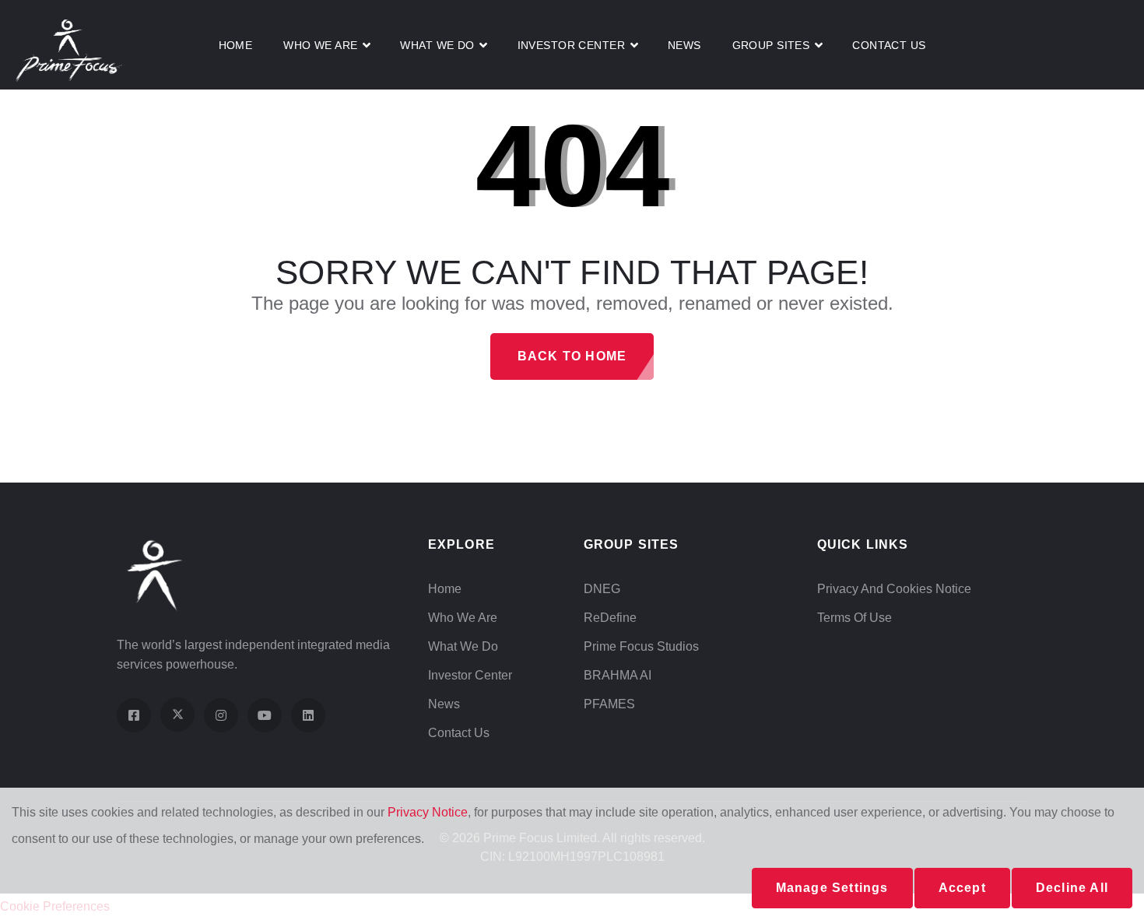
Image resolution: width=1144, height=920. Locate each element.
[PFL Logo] (70, 49)
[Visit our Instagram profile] (221, 715)
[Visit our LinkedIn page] (308, 715)
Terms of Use (854, 617)
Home (236, 45)
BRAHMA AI (617, 675)
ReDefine (610, 617)
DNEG (602, 588)
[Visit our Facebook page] (134, 715)
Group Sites (771, 45)
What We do (437, 45)
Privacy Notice (428, 812)
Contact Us (888, 45)
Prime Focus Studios (641, 646)
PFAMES (609, 704)
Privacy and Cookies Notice (894, 588)
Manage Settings (832, 887)
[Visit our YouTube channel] (264, 715)
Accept (962, 887)
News (684, 45)
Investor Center (470, 675)
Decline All (1072, 887)
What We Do (463, 646)
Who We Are (320, 45)
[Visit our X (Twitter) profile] (177, 714)
